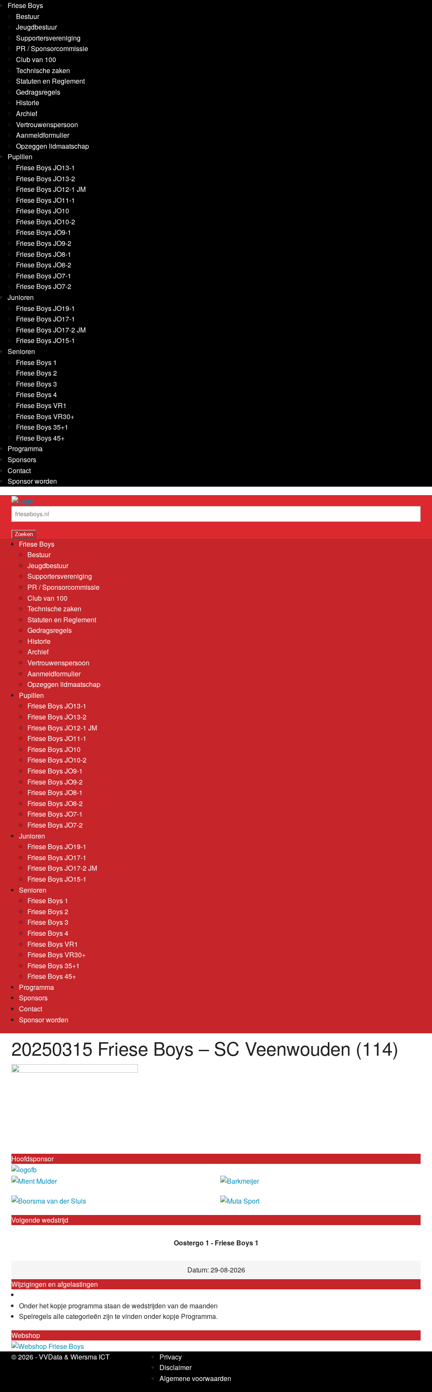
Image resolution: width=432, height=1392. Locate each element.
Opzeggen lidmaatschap (52, 146)
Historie (27, 102)
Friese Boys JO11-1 (45, 200)
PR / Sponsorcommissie (52, 48)
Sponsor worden (32, 481)
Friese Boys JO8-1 (43, 254)
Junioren (21, 297)
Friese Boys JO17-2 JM (51, 330)
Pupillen (20, 156)
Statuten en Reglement (50, 81)
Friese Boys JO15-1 (45, 340)
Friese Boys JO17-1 (45, 319)
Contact (19, 470)
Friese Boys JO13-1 (45, 167)
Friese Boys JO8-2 (43, 265)
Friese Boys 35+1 (42, 427)
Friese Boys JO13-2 (45, 178)
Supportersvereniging (48, 38)
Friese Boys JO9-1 (43, 232)
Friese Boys (25, 5)
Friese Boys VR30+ (45, 416)
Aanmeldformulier (42, 135)
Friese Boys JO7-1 (43, 276)
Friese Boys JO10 (42, 210)
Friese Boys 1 (36, 362)
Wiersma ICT (90, 1357)
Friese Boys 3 (36, 384)
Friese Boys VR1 (41, 405)
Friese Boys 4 (36, 394)
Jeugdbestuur (36, 27)
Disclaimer (175, 1367)
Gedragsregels (38, 92)
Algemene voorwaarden (195, 1378)
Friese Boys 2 (36, 373)
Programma (25, 448)
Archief (26, 113)
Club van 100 (36, 59)
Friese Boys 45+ (40, 438)
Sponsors (22, 459)
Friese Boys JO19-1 (45, 308)
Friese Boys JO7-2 (43, 286)
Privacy (170, 1357)
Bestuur (27, 16)
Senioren (21, 351)
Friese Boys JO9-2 (43, 243)
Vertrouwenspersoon (47, 124)
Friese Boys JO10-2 (45, 221)
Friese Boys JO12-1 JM (51, 189)
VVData (50, 1357)
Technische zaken (43, 70)
